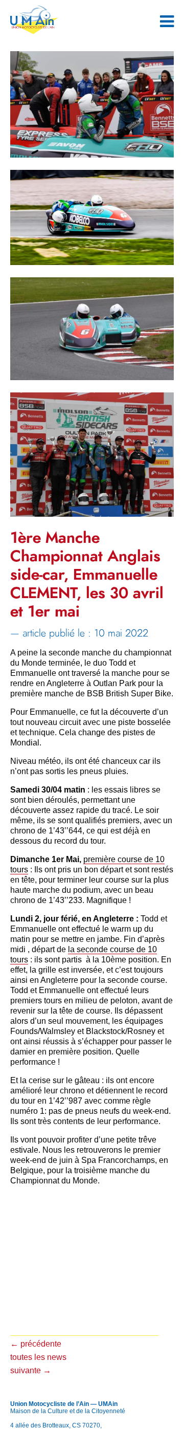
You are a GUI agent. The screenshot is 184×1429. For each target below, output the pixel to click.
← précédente (35, 1343)
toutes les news (38, 1357)
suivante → (30, 1370)
